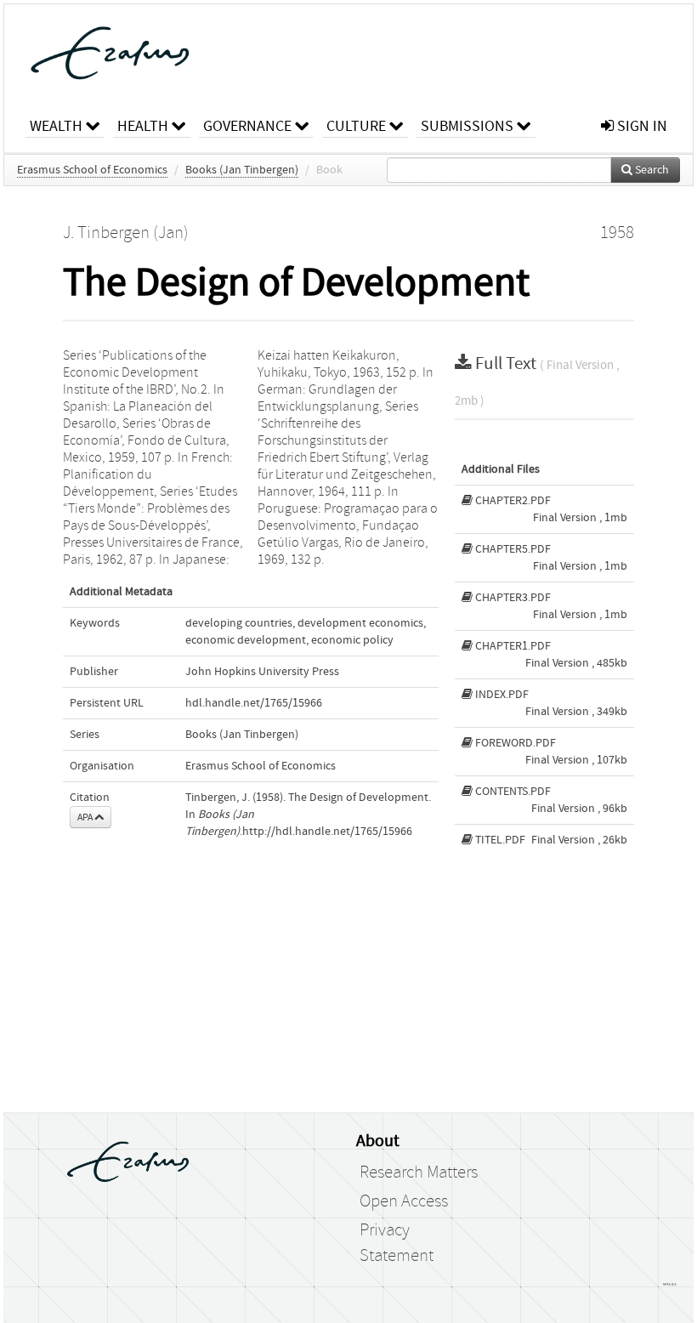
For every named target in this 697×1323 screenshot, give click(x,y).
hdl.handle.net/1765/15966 (253, 703)
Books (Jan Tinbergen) (241, 170)
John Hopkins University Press (262, 672)
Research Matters (419, 1172)
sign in (640, 126)
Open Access (404, 1201)
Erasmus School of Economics (92, 170)
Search (650, 170)
